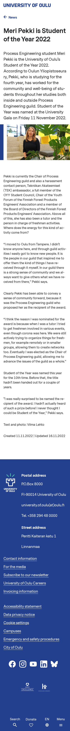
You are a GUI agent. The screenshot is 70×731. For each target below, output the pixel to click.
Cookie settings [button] (16, 622)
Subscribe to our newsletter (26, 575)
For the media (15, 566)
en (50, 724)
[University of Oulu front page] (35, 4)
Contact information (20, 558)
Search (15, 719)
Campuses (12, 631)
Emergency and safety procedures (31, 639)
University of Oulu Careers (25, 583)
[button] (60, 722)
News (13, 17)
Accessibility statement (23, 606)
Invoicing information (21, 591)
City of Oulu (13, 647)
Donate (31, 719)
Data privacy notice (19, 614)
